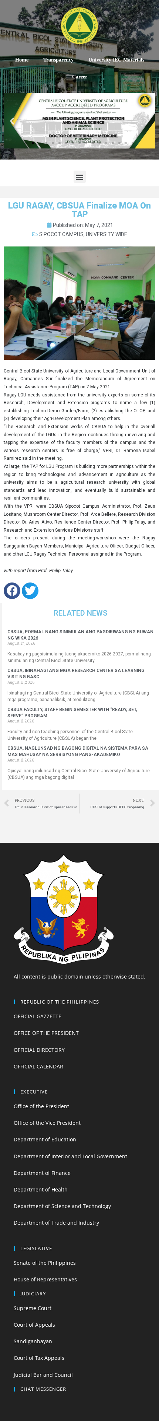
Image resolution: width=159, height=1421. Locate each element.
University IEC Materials (116, 60)
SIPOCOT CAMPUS (61, 234)
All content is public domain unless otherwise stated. (79, 976)
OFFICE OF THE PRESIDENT (46, 1032)
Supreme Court (32, 1308)
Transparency (58, 60)
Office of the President (41, 1106)
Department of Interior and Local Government (70, 1156)
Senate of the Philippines (45, 1262)
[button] (26, 143)
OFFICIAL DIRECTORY (39, 1049)
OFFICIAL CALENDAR (38, 1066)
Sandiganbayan (33, 1341)
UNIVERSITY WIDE (106, 234)
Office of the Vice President (47, 1122)
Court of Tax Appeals (39, 1357)
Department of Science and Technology (62, 1206)
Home (21, 60)
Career (79, 77)
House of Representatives (45, 1279)
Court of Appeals (34, 1324)
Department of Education (45, 1139)
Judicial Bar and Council (43, 1374)
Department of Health (41, 1189)
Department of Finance (42, 1172)
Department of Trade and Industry (56, 1222)
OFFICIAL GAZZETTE (37, 1016)
